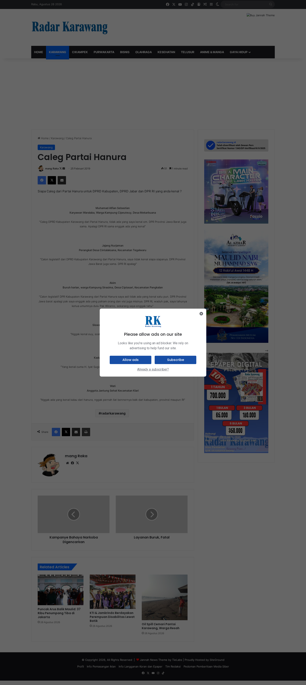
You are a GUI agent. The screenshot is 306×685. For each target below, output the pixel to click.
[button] (130, 360)
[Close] (201, 313)
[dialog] (153, 343)
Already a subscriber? (153, 369)
